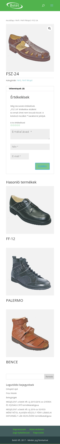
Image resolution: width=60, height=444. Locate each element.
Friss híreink (11, 393)
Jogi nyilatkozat (21, 432)
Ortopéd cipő (12, 389)
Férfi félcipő (26, 20)
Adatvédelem (36, 429)
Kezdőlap (10, 20)
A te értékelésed (17, 122)
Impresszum (19, 429)
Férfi (17, 20)
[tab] (30, 88)
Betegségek (11, 397)
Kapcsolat (38, 432)
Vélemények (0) (17, 88)
